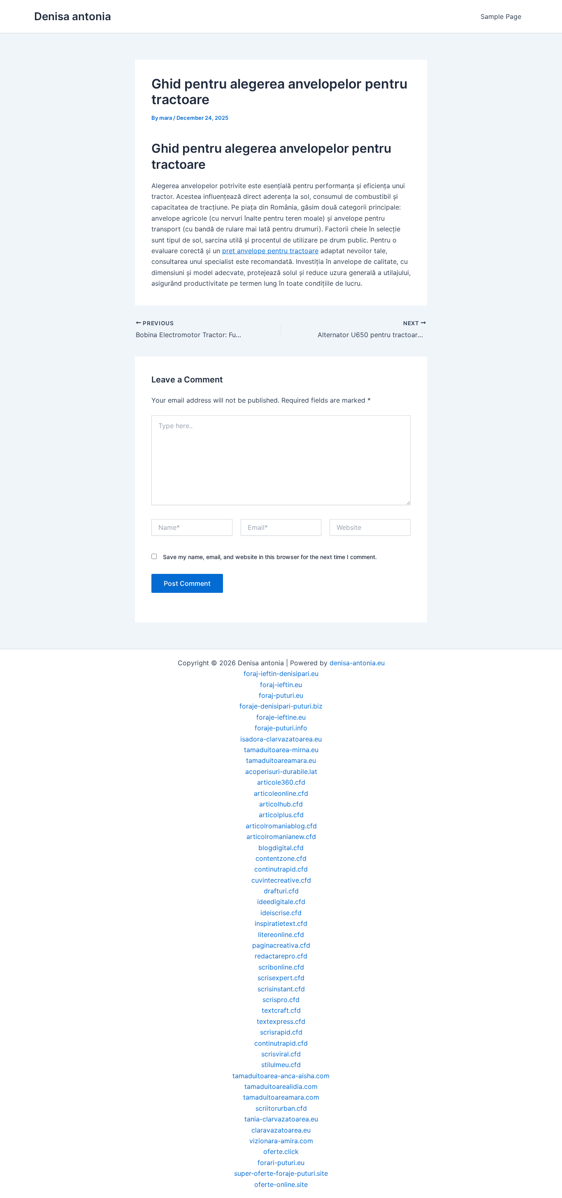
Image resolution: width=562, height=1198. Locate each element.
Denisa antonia (72, 16)
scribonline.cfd (281, 967)
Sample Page (501, 16)
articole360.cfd (281, 782)
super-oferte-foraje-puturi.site (281, 1173)
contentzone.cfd (281, 858)
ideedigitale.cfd (281, 901)
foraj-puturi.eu (281, 695)
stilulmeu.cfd (281, 1064)
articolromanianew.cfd (281, 836)
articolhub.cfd (281, 804)
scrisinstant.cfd (281, 989)
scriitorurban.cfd (281, 1108)
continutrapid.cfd (281, 869)
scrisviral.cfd (281, 1054)
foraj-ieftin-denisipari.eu (281, 673)
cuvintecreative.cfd (281, 880)
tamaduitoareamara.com (281, 1097)
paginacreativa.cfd (281, 945)
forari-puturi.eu (281, 1162)
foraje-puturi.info (281, 728)
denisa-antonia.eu (357, 663)
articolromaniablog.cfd (281, 826)
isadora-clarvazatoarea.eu (281, 739)
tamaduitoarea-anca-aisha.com (281, 1076)
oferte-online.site (281, 1184)
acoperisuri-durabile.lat (281, 771)
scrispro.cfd (281, 999)
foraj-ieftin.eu (281, 685)
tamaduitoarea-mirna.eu (281, 750)
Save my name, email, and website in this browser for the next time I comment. (270, 556)
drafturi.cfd (281, 891)
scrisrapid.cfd (281, 1032)
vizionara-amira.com (281, 1141)
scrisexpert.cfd (281, 978)
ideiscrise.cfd (281, 913)
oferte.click (281, 1151)
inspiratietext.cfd (281, 923)
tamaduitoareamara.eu (281, 760)
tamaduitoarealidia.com (281, 1086)
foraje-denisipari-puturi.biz (281, 706)
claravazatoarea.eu (281, 1130)
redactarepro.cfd (281, 956)
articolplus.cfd (281, 815)
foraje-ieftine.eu (281, 717)
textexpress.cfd (281, 1021)
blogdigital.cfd (281, 848)
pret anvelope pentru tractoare (270, 251)
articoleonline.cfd (281, 793)
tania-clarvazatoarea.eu (281, 1119)
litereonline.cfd (281, 934)
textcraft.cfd (281, 1010)
